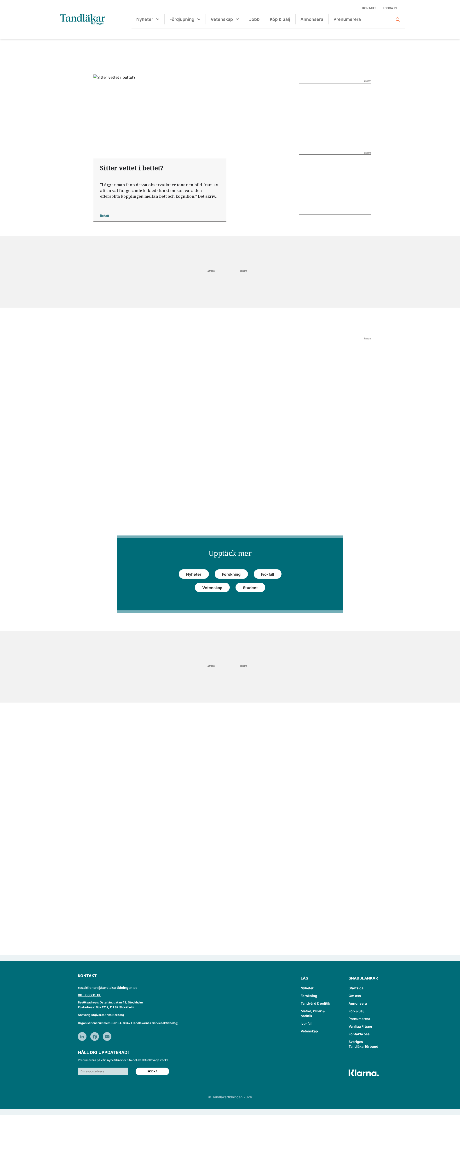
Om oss (355, 996)
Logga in (390, 8)
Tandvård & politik (315, 1003)
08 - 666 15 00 (89, 995)
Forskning (309, 996)
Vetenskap (222, 19)
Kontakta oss (359, 1034)
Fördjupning (181, 19)
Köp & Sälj (280, 19)
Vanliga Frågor (361, 1026)
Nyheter (144, 19)
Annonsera (311, 19)
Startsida (356, 988)
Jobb (254, 19)
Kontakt (369, 8)
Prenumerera (347, 19)
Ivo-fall (306, 1023)
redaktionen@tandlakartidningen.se (107, 987)
